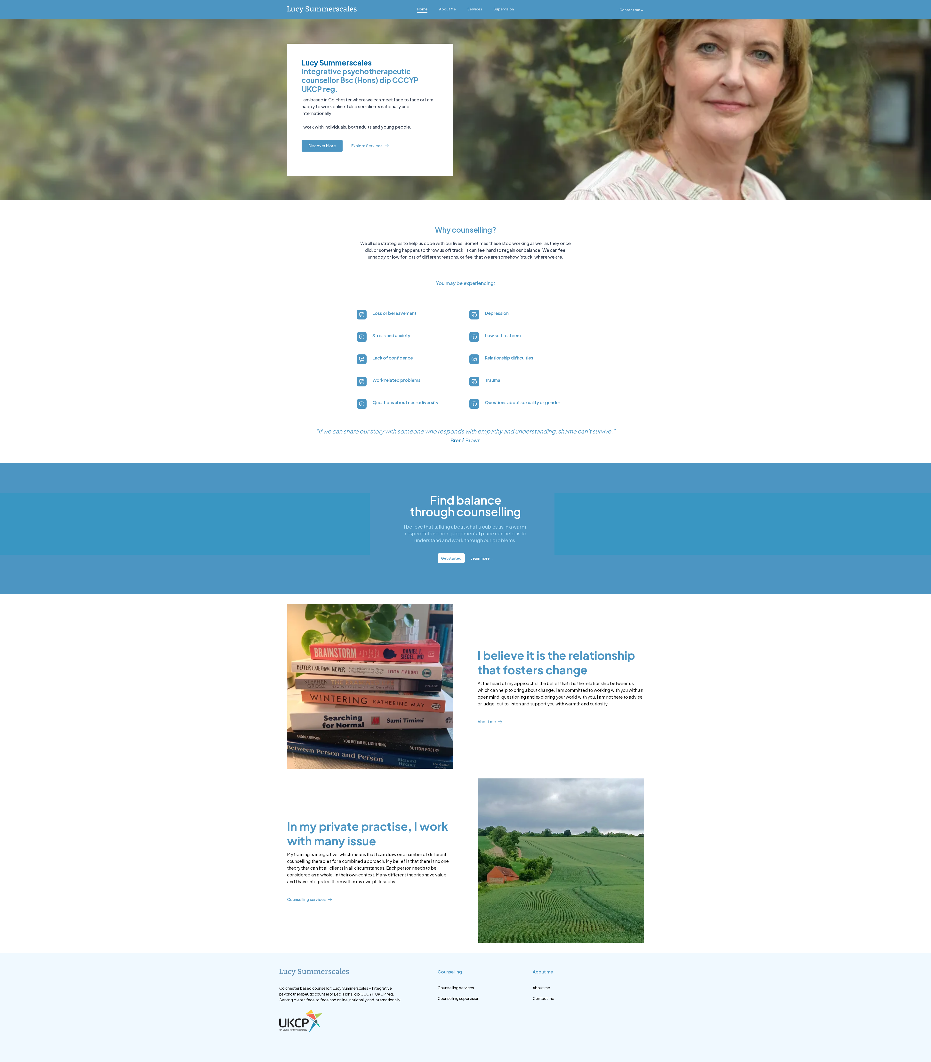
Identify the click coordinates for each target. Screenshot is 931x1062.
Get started (451, 558)
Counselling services (306, 899)
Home (422, 9)
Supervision (504, 9)
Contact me (631, 10)
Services (474, 9)
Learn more (482, 558)
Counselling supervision (458, 998)
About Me (447, 9)
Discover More (322, 145)
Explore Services (366, 145)
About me (487, 721)
